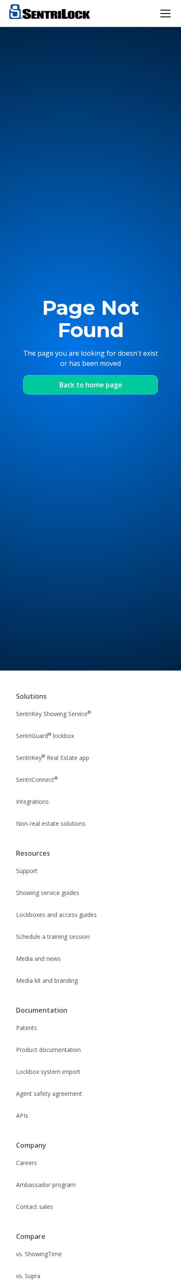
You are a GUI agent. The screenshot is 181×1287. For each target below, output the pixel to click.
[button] (163, 13)
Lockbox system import (48, 1072)
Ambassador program (46, 1185)
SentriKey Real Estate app (52, 757)
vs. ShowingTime (39, 1254)
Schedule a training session (53, 937)
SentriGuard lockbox (45, 735)
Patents (26, 1028)
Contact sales (34, 1207)
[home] (49, 13)
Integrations (32, 802)
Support (26, 871)
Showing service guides (47, 893)
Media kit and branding (47, 980)
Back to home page (90, 384)
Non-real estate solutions (50, 823)
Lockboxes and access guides (56, 915)
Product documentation (48, 1050)
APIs (22, 1115)
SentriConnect (37, 779)
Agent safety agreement (49, 1094)
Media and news (38, 958)
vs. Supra (28, 1276)
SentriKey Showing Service (53, 713)
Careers (26, 1163)
